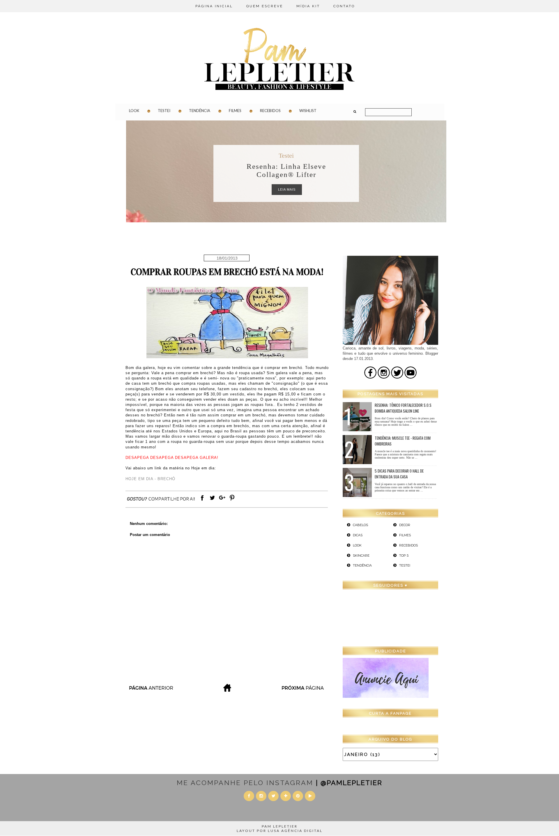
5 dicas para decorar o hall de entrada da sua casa (399, 474)
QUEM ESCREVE (264, 6)
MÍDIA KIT (308, 6)
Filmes (235, 110)
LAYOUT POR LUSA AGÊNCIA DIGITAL (280, 830)
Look (134, 110)
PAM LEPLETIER (280, 826)
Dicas (286, 155)
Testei (164, 110)
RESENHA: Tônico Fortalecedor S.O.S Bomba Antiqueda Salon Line (403, 408)
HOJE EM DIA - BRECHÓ (150, 479)
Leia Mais (287, 189)
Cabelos (360, 525)
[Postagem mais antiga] (303, 690)
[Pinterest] (232, 500)
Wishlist (307, 110)
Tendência (199, 110)
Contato (344, 6)
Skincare (361, 555)
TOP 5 (403, 555)
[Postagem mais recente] (150, 690)
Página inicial (214, 6)
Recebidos (270, 110)
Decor (404, 525)
